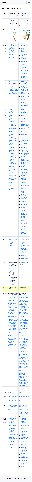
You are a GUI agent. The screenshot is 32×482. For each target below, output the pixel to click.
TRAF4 (12, 335)
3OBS (26, 408)
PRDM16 (27, 348)
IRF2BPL (21, 324)
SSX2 (9, 329)
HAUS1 (26, 319)
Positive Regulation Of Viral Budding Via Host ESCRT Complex (25, 222)
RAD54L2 (10, 325)
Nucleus (23, 47)
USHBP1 (24, 378)
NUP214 (25, 341)
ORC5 (12, 319)
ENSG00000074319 (24, 396)
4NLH (15, 405)
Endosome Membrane (23, 66)
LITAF (14, 312)
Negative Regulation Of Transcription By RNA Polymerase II (25, 111)
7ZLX (26, 414)
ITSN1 (20, 325)
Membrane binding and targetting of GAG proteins (25, 244)
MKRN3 (21, 340)
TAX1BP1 (12, 20)
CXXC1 (14, 297)
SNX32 (24, 363)
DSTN (9, 300)
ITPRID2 (26, 324)
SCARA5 (26, 357)
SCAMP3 (21, 357)
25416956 (23, 13)
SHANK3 (26, 360)
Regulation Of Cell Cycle (24, 199)
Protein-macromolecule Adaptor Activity (13, 87)
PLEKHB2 (10, 321)
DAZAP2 (13, 299)
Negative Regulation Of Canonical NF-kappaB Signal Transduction (12, 165)
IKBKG (9, 309)
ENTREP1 (13, 300)
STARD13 (13, 329)
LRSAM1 (26, 337)
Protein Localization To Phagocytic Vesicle (12, 179)
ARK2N (15, 294)
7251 (20, 388)
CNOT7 (24, 307)
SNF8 (20, 363)
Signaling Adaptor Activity (13, 91)
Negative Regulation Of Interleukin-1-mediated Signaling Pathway (12, 186)
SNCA (25, 361)
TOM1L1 (21, 370)
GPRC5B (25, 318)
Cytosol (11, 51)
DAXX (9, 299)
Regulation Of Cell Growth (24, 116)
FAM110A (21, 313)
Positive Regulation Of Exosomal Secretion (24, 209)
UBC (9, 344)
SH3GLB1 (14, 328)
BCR (24, 299)
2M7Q (9, 405)
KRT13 (20, 329)
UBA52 (13, 341)
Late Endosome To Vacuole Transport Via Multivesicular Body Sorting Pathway (24, 442)
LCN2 (27, 334)
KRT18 (24, 331)
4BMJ (12, 405)
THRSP (24, 367)
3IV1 (20, 408)
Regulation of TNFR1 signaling (13, 238)
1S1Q (23, 406)
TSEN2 (9, 340)
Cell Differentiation (24, 145)
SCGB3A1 (21, 359)
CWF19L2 (10, 297)
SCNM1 (9, 328)
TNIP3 (9, 335)
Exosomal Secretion (23, 227)
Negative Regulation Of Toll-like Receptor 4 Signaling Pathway (13, 140)
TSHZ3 (9, 341)
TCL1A (9, 334)
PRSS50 (25, 350)
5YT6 (9, 408)
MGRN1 (24, 338)
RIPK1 (14, 325)
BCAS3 (21, 299)
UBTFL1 (12, 344)
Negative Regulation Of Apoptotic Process (12, 158)
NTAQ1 (9, 319)
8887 (9, 388)
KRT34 (24, 332)
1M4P (27, 405)
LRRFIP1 (21, 337)
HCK (20, 321)
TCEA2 (13, 332)
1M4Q (20, 406)
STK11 (27, 363)
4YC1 (26, 411)
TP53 (25, 370)
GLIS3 (20, 316)
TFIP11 (27, 366)
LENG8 (21, 335)
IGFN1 (16, 307)
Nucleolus (23, 48)
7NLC (23, 414)
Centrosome (23, 58)
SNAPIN (21, 361)
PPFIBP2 (21, 347)
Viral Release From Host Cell (24, 142)
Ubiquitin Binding (25, 96)
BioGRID (12, 15)
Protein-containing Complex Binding (25, 98)
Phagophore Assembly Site (12, 44)
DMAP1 (21, 309)
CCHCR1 (26, 302)
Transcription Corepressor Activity (24, 85)
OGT (20, 342)
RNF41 (20, 356)
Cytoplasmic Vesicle (12, 53)
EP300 (24, 312)
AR (24, 297)
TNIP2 (20, 369)
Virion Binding (24, 101)
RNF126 (25, 354)
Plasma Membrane (23, 63)
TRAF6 (9, 337)
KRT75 (24, 334)
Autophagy (11, 119)
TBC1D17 (15, 331)
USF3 (20, 378)
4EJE (23, 411)
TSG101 (24, 20)
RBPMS (26, 353)
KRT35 (20, 334)
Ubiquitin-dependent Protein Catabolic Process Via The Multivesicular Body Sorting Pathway (25, 171)
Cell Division (24, 197)
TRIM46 (25, 373)
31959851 (11, 274)
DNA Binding (24, 82)
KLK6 (27, 328)
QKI (20, 351)
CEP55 (21, 306)
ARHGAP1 (10, 294)
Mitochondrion (12, 48)
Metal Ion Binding (13, 93)
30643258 (12, 264)
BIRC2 (27, 299)
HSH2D (26, 321)
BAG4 (26, 297)
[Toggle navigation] (28, 2)
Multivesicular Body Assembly (24, 151)
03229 (20, 392)
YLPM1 (21, 385)
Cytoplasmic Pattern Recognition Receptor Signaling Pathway (12, 114)
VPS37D (21, 383)
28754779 (11, 268)
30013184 (11, 271)
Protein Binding (12, 82)
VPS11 (21, 379)
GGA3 (23, 315)
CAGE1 (21, 300)
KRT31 (20, 332)
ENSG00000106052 (12, 396)
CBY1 (24, 300)
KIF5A (25, 326)
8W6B (9, 409)
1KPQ (23, 405)
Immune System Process (13, 108)
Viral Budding (24, 195)
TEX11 (20, 366)
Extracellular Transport (24, 118)
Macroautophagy (25, 140)
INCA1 (20, 322)
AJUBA (25, 296)
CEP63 (24, 306)
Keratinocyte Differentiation (24, 148)
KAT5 (9, 310)
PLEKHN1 (15, 321)
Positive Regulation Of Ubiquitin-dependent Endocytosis (24, 232)
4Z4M (12, 406)
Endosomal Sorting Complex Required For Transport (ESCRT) (25, 251)
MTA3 (24, 340)
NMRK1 (13, 318)
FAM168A (15, 302)
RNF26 (13, 326)
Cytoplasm (11, 47)
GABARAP (10, 305)
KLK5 (24, 328)
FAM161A (10, 302)
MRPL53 (14, 316)
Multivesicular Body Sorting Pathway (24, 462)
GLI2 (27, 315)
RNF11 (9, 326)
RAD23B (13, 324)
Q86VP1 (14, 401)
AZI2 (9, 296)
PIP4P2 (21, 345)
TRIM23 (25, 372)
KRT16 (20, 331)
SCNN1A (26, 359)
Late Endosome (24, 54)
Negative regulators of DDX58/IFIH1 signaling (12, 243)
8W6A (15, 408)
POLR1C (10, 322)
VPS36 (21, 380)
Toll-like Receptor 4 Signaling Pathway (13, 134)
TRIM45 (14, 338)
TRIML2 (21, 376)
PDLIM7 (21, 344)
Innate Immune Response (12, 170)
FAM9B (26, 313)
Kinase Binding (12, 85)
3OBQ (23, 408)
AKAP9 (21, 297)
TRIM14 (9, 338)
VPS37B (21, 382)
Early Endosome (25, 53)
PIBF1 (16, 319)
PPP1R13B (22, 348)
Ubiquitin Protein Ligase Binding (24, 89)
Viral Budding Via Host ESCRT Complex (25, 155)
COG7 (14, 296)
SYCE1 (21, 364)
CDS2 (25, 305)
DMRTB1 (25, 309)
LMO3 (9, 313)
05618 (9, 392)
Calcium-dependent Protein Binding (24, 104)
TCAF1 (9, 332)
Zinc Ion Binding (13, 83)
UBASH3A (10, 342)
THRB (20, 367)
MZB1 (27, 340)
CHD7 (20, 307)
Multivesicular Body (24, 56)
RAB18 (14, 322)
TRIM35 (21, 373)
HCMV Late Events (23, 256)
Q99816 (21, 401)
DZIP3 (20, 312)
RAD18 (9, 324)
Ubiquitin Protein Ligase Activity (24, 458)
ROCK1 (24, 356)
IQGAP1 (25, 322)
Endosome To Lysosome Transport (24, 136)
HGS (23, 321)
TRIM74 (25, 375)
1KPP (20, 405)
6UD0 (26, 412)
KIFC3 (20, 328)
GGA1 (20, 315)
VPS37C (26, 382)
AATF (24, 294)
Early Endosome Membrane (25, 70)
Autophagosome (13, 50)
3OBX (23, 409)
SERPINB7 (10, 289)
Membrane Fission (23, 202)
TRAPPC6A (14, 337)
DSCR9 (25, 310)
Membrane (23, 69)
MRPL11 (10, 316)
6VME (20, 414)
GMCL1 (24, 316)
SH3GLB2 (21, 360)
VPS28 (24, 379)
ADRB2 (21, 296)
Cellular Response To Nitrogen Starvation (12, 422)
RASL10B (21, 353)
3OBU (20, 409)
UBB (14, 342)
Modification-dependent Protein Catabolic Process (13, 445)
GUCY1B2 (21, 319)
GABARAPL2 (11, 307)
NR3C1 (21, 341)
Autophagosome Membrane (13, 439)
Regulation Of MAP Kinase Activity (24, 192)
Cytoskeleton (24, 61)
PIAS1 (25, 344)
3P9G (27, 409)
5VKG (23, 412)
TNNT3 (24, 369)
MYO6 (9, 318)
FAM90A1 (10, 303)
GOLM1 (21, 318)
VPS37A (25, 380)
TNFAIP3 (13, 334)
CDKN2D (21, 305)
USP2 (16, 344)
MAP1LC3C (14, 315)
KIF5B (12, 310)
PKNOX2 (25, 345)
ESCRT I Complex (23, 44)
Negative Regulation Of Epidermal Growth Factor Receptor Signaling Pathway (25, 161)
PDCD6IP (24, 342)
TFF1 (24, 366)
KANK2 (13, 309)
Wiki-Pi (4, 2)
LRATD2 (10, 315)
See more (10, 448)
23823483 (12, 284)
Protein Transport (25, 138)
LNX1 (12, 313)
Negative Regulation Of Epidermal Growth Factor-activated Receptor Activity (25, 124)
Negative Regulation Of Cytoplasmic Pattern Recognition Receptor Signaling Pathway (12, 150)
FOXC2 (14, 303)
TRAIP (20, 372)
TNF (27, 367)
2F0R (26, 406)
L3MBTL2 (10, 312)
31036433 (12, 278)
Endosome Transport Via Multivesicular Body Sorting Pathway (24, 450)
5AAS (15, 406)
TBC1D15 (10, 331)
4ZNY (20, 412)
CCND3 (21, 303)
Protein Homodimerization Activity (25, 93)
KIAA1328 (21, 326)
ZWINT (24, 385)
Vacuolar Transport (23, 455)
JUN (24, 325)
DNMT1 (21, 310)
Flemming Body (24, 79)
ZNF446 (9, 345)
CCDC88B (21, 302)
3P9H (20, 411)
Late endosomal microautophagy (24, 259)
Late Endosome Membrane (24, 73)
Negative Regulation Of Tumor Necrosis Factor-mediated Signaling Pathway (13, 127)
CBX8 (11, 296)
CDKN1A (25, 303)
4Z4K (9, 406)
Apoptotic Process (11, 121)
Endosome (23, 51)
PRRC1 (21, 350)
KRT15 (24, 329)
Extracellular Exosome (12, 56)
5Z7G (12, 408)
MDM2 (20, 338)
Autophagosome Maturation (24, 205)
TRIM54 (21, 375)
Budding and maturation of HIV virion (25, 239)
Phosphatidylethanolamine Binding (13, 426)
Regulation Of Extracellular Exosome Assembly (24, 215)
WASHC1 (26, 383)
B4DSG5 (10, 401)
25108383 (11, 281)
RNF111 (21, 354)
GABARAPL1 (11, 306)
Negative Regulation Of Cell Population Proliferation (24, 131)
